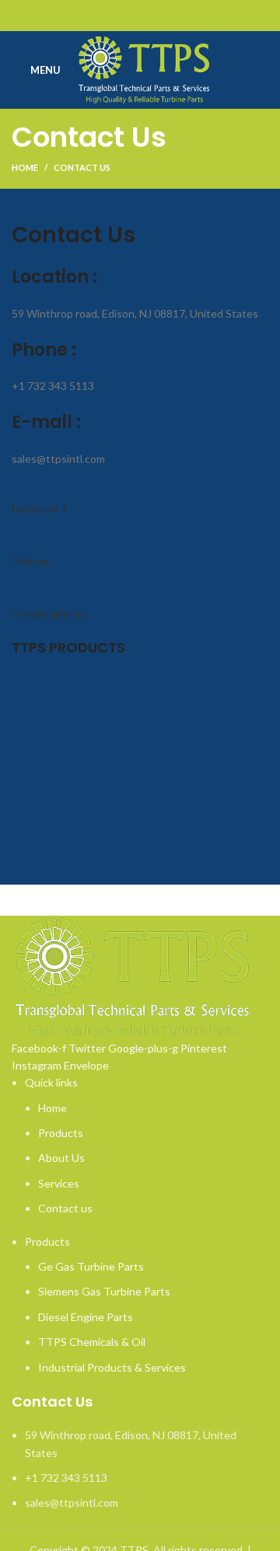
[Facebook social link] (105, 15)
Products (60, 1132)
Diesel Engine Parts (85, 1316)
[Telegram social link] (176, 15)
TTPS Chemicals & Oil (91, 1341)
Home (25, 167)
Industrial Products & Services (112, 1367)
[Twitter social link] (122, 15)
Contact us (65, 1208)
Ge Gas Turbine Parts (91, 1266)
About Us (61, 1157)
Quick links (51, 1082)
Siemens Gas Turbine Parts (104, 1291)
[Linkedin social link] (158, 15)
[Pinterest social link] (140, 15)
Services (58, 1183)
